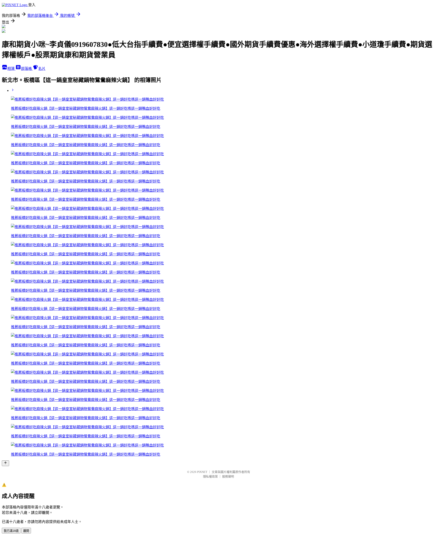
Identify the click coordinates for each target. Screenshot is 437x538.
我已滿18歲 (11, 531)
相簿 (11, 69)
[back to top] (5, 463)
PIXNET (202, 472)
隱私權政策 (210, 476)
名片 (42, 69)
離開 (26, 531)
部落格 (27, 69)
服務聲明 (228, 476)
